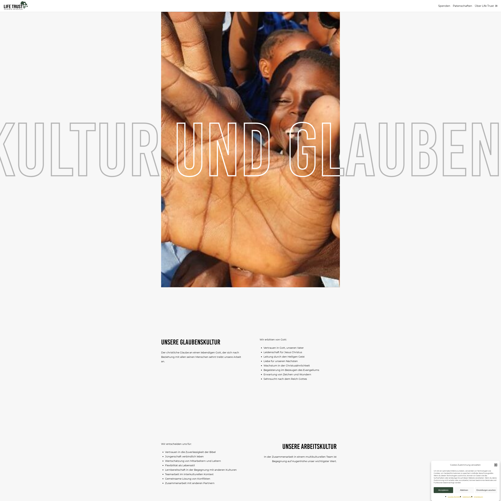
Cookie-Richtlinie (454, 497)
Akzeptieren (443, 490)
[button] (495, 465)
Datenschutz (468, 497)
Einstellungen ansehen (486, 490)
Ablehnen (464, 490)
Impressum (478, 497)
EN (496, 5)
